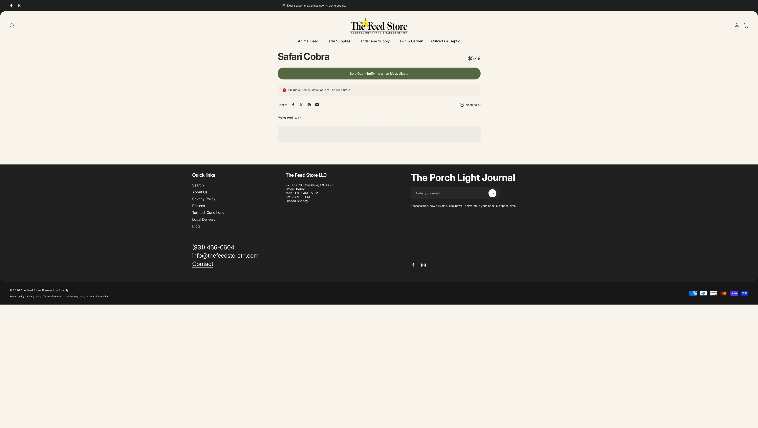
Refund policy (17, 296)
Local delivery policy (74, 296)
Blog (196, 226)
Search (198, 185)
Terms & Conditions (208, 212)
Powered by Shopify (55, 290)
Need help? (473, 104)
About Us (199, 192)
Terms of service (52, 296)
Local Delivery (204, 219)
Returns (198, 206)
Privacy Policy (203, 199)
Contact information (98, 296)
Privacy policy (34, 296)
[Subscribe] (492, 193)
